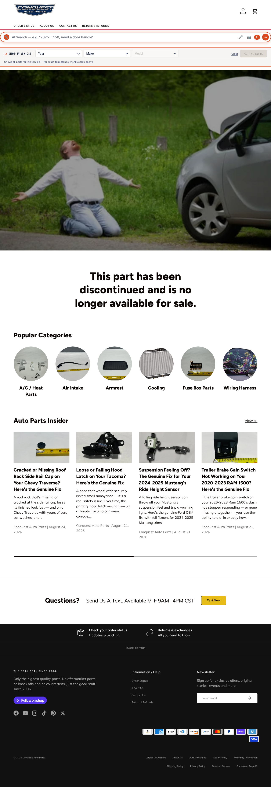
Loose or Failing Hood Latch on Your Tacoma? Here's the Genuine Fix (101, 476)
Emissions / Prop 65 (246, 766)
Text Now (213, 600)
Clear (234, 53)
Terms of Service (221, 766)
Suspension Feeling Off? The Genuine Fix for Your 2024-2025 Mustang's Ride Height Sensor (165, 479)
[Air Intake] (72, 363)
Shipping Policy (175, 766)
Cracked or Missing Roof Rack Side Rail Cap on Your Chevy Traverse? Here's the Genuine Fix (40, 479)
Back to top (135, 648)
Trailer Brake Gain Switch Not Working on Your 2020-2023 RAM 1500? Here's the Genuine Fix (229, 479)
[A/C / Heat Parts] (31, 363)
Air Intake (72, 388)
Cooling (156, 388)
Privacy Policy (197, 766)
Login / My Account (156, 757)
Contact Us (68, 26)
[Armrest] (114, 363)
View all (251, 421)
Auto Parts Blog (197, 757)
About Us (47, 26)
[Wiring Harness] (240, 363)
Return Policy (220, 757)
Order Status (24, 26)
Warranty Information (245, 757)
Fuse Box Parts (198, 388)
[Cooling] (156, 363)
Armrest (114, 388)
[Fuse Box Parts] (198, 363)
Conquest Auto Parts (34, 757)
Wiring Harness (240, 388)
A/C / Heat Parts (31, 391)
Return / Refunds (95, 26)
